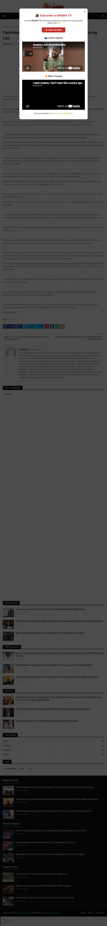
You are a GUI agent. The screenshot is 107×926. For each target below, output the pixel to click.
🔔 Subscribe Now (53, 30)
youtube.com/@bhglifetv (62, 113)
